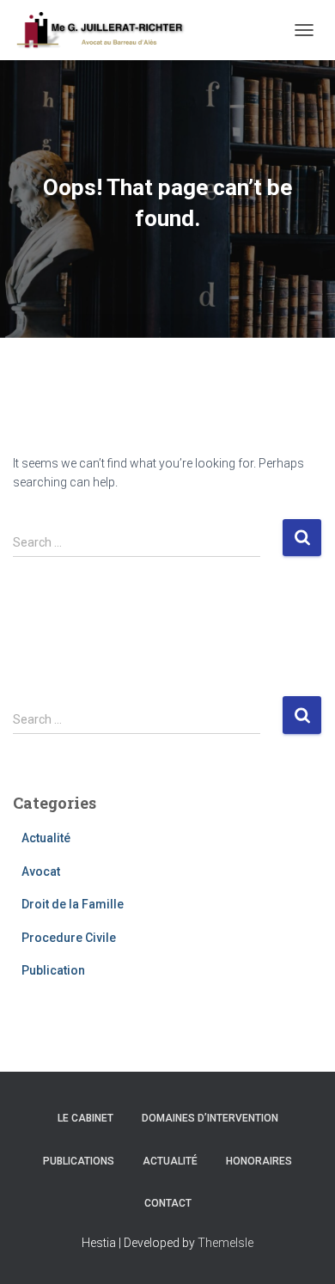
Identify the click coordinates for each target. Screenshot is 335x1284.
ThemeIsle (225, 1243)
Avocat (40, 871)
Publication (53, 970)
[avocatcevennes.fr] (106, 30)
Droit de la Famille (72, 904)
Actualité (45, 838)
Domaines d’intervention (210, 1118)
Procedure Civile (68, 938)
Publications (78, 1161)
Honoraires (259, 1161)
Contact (168, 1203)
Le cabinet (85, 1118)
